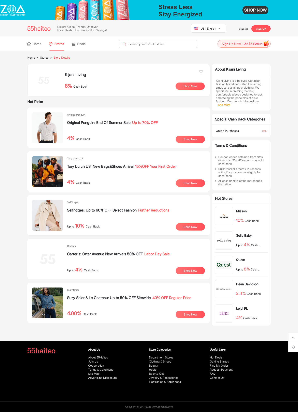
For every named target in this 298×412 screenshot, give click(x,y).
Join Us (93, 361)
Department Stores (161, 357)
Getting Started (219, 361)
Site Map (94, 373)
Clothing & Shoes (160, 361)
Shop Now (190, 139)
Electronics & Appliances (165, 381)
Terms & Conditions (100, 369)
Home (36, 44)
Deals (81, 44)
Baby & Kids (156, 373)
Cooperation (96, 365)
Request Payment (221, 369)
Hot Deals (216, 357)
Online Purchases (227, 130)
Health (153, 369)
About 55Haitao (98, 357)
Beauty (153, 365)
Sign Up (261, 28)
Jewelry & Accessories (163, 377)
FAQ (212, 373)
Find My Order (219, 365)
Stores (59, 44)
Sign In (243, 28)
